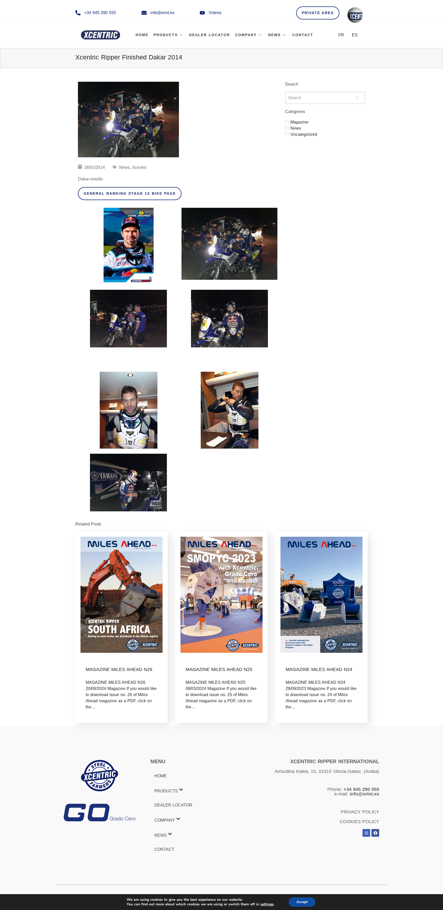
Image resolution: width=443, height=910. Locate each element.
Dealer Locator (209, 35)
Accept (302, 901)
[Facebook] (375, 833)
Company (246, 35)
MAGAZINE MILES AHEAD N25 (219, 669)
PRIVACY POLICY (360, 811)
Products (166, 35)
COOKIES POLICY (359, 821)
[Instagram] (366, 833)
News (274, 35)
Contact (302, 35)
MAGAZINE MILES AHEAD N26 (119, 669)
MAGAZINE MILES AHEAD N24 (319, 669)
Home (142, 35)
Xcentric (139, 167)
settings (267, 904)
